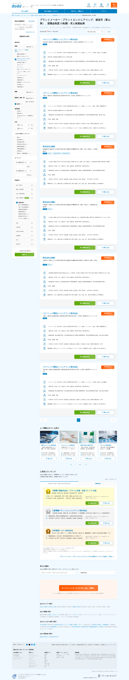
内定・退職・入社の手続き (100, 655)
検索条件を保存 (24, 36)
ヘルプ (114, 644)
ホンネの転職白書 (88, 658)
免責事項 (103, 644)
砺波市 (40, 15)
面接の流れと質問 (89, 655)
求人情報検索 (16, 655)
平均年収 (88, 657)
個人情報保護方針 (22, 678)
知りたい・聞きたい (77, 11)
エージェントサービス (18, 657)
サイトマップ (109, 644)
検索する (24, 254)
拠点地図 (100, 671)
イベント (104, 11)
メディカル (31, 657)
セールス (31, 658)
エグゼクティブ (32, 663)
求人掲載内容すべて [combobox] (21, 162)
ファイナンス (32, 660)
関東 (45, 657)
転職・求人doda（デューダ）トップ (20, 15)
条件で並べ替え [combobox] (91, 31)
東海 (45, 658)
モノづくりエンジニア (33, 655)
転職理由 (97, 657)
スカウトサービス (17, 658)
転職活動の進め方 (79, 654)
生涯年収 (92, 657)
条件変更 (31, 21)
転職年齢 (102, 657)
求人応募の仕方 (81, 655)
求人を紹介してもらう (51, 11)
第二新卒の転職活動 (111, 655)
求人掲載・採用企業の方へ (110, 671)
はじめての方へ (16, 654)
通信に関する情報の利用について (63, 644)
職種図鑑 (95, 658)
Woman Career (32, 666)
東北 (45, 655)
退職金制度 (83, 572)
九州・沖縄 (46, 665)
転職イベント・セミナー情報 (63, 654)
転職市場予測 (81, 658)
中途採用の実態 (108, 657)
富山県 (36, 15)
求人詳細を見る (85, 83)
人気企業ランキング (80, 657)
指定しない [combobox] (20, 125)
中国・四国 (46, 663)
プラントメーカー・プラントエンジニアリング (70, 15)
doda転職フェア (60, 655)
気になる (106, 83)
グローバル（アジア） (33, 665)
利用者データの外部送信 (93, 644)
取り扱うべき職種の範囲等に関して (79, 644)
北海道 (45, 654)
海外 (45, 666)
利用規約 (53, 644)
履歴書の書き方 (87, 654)
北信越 (32, 15)
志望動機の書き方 (105, 654)
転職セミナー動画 (60, 657)
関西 (45, 661)
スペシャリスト (32, 661)
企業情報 (100, 658)
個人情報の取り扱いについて (24, 676)
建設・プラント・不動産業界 (50, 15)
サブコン (19, 67)
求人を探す (25, 11)
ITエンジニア (31, 654)
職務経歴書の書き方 (95, 654)
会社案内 (94, 671)
